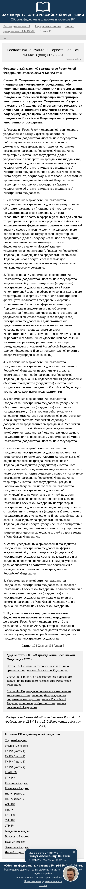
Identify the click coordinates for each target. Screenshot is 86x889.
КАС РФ (10, 815)
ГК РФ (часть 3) (15, 761)
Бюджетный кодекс (17, 831)
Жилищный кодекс (17, 788)
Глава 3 (59, 645)
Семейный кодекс (16, 783)
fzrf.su (43, 885)
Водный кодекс (15, 841)
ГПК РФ (10, 777)
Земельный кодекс (17, 847)
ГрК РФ (9, 809)
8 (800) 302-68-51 (49, 55)
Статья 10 (28, 645)
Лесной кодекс (14, 852)
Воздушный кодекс (17, 836)
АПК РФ (10, 804)
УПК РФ (10, 825)
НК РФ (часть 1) (15, 793)
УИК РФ (10, 820)
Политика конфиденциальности (43, 881)
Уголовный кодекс (16, 745)
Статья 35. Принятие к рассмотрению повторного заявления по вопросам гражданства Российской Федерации (39, 680)
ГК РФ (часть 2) (15, 756)
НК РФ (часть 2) (15, 798)
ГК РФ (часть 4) (15, 767)
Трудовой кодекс (16, 740)
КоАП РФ (11, 772)
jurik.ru (78, 59)
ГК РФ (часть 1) (15, 751)
